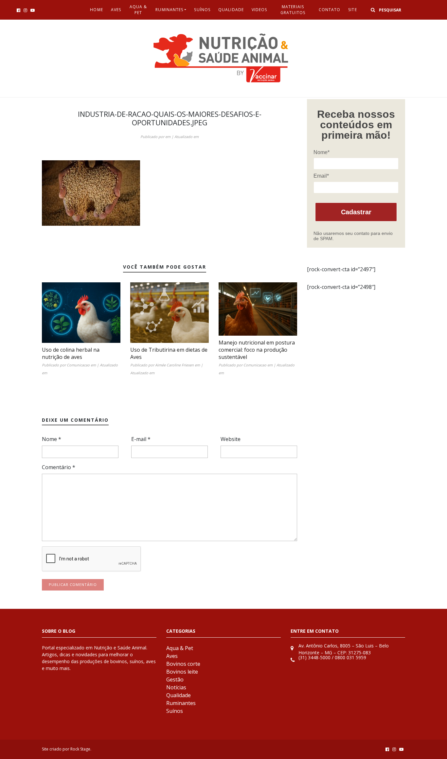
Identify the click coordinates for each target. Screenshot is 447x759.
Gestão (175, 679)
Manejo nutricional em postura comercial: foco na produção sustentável (257, 350)
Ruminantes (169, 9)
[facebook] (18, 10)
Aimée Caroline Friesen (174, 364)
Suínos (202, 9)
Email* (321, 176)
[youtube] (32, 10)
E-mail (141, 439)
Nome (51, 439)
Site (352, 9)
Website (231, 439)
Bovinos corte (183, 663)
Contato (330, 9)
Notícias (176, 687)
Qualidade (231, 9)
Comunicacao (78, 364)
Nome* (321, 152)
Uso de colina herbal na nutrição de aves (70, 353)
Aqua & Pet (138, 9)
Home (96, 9)
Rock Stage (80, 749)
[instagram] (25, 10)
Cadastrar (356, 212)
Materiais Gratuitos (292, 9)
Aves (116, 9)
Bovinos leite (182, 671)
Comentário (58, 467)
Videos (259, 9)
